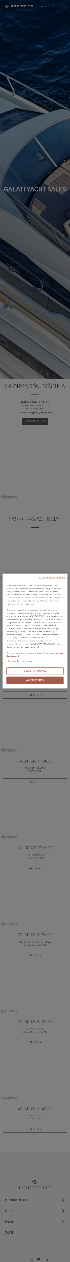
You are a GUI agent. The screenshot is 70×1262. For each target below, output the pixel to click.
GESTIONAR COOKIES (35, 671)
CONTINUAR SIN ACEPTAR (52, 578)
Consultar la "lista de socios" (21, 661)
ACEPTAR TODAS (35, 680)
